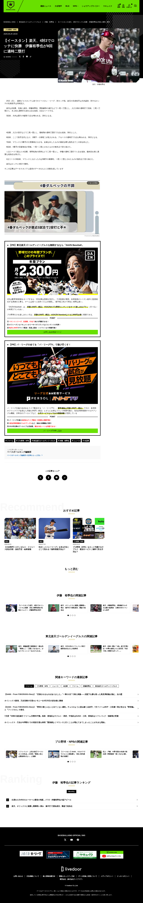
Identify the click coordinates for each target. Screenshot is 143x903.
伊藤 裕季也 (64, 441)
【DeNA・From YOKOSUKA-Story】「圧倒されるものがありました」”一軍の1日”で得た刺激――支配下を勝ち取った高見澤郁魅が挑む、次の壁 (63, 694)
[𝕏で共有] (20, 57)
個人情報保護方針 (49, 876)
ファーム (10, 441)
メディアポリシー (107, 876)
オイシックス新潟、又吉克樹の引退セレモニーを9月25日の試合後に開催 (33, 701)
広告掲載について (33, 876)
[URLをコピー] (30, 57)
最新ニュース (45, 6)
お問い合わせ (18, 876)
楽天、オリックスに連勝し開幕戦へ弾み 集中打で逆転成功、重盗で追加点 (42, 806)
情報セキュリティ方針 (67, 876)
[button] (68, 615)
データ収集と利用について (87, 876)
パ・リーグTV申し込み (52, 431)
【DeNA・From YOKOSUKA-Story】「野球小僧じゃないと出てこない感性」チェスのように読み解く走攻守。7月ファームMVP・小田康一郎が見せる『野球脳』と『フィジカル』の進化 (69, 708)
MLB (67, 6)
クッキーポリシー (123, 876)
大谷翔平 (58, 6)
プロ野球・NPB (23, 441)
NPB (75, 6)
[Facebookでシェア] (23, 57)
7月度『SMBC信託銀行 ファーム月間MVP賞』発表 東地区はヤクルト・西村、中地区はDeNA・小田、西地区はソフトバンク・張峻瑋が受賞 (61, 716)
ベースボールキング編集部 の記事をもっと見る (24, 455)
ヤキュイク (107, 6)
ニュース (76, 441)
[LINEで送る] (27, 57)
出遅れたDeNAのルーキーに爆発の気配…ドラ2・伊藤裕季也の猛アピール (41, 800)
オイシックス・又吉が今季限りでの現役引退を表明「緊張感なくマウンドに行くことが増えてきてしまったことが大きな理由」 (55, 722)
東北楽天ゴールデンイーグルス (44, 441)
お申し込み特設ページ (52, 332)
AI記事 (86, 441)
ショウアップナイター (91, 6)
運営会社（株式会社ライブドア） (71, 879)
